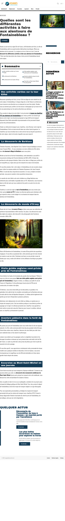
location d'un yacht (58, 129)
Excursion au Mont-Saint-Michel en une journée (31, 81)
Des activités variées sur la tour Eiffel (11, 71)
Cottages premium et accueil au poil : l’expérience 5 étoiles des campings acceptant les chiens (55, 95)
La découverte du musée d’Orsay (11, 79)
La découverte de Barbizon (10, 76)
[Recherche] (58, 3)
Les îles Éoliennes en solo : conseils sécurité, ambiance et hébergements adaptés (55, 115)
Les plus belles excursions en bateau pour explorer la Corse (30, 434)
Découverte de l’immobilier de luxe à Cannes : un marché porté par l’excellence (29, 414)
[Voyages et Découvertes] (11, 3)
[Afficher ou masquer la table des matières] (30, 66)
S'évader (4, 40)
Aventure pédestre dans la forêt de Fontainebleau (31, 76)
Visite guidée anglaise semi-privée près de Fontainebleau (31, 72)
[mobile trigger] (3, 3)
